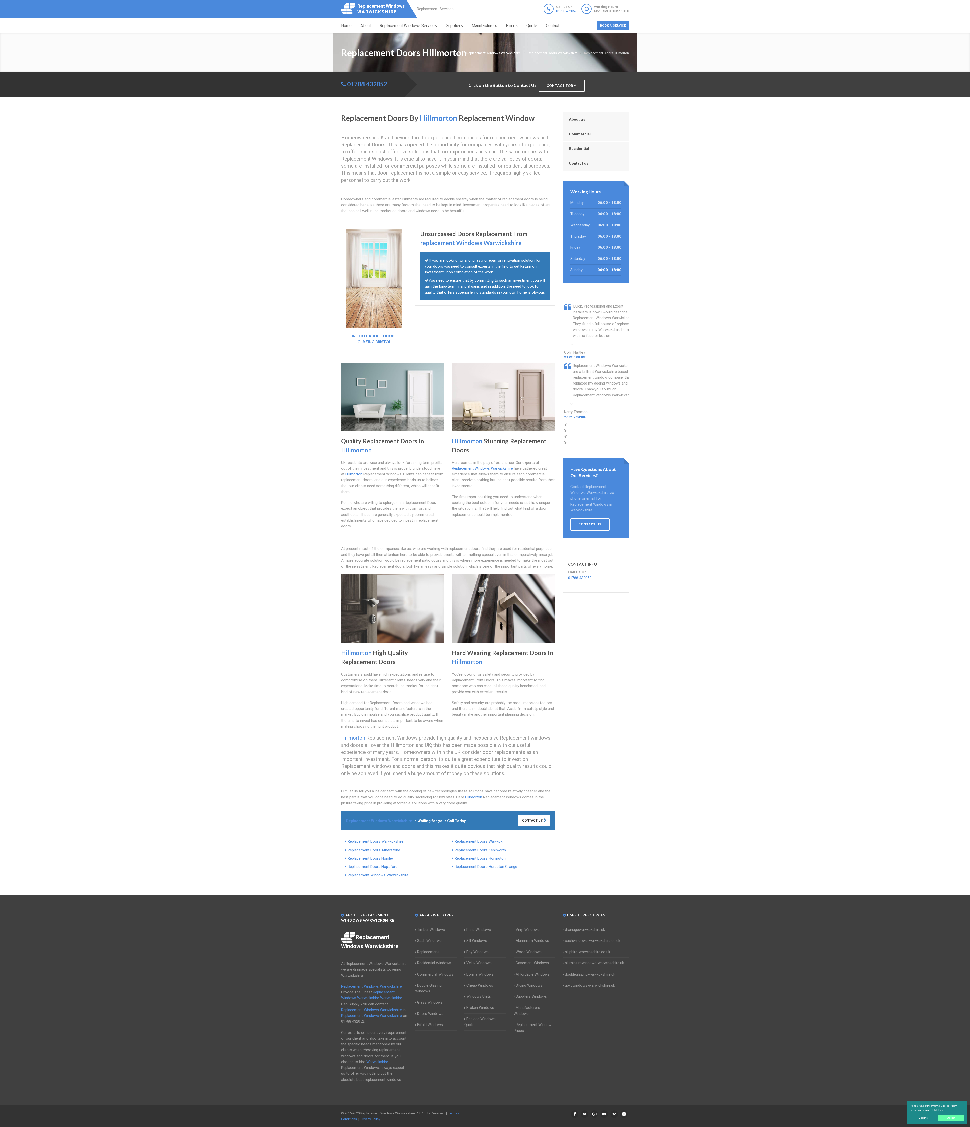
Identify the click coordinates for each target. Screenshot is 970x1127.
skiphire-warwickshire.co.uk (587, 952)
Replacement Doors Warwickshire (375, 841)
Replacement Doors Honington (480, 858)
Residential (579, 148)
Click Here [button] (938, 1110)
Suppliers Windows (531, 996)
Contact (552, 25)
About (365, 25)
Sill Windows (476, 940)
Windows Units (478, 996)
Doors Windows (430, 1013)
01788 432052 (566, 11)
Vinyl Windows (528, 929)
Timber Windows (431, 929)
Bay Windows (477, 952)
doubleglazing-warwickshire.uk (590, 974)
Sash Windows (429, 940)
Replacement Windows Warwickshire (378, 875)
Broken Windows (480, 1007)
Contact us (578, 163)
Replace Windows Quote (480, 1022)
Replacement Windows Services (408, 25)
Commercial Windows (435, 974)
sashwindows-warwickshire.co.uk (592, 940)
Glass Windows (430, 1002)
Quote (531, 25)
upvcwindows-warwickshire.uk (590, 985)
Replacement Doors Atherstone (374, 850)
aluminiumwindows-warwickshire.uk (594, 963)
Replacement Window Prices (532, 1027)
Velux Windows (479, 963)
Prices (512, 25)
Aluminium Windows (532, 940)
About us (577, 119)
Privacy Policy (370, 1119)
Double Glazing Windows (428, 988)
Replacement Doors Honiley (371, 858)
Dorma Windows (480, 974)
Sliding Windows (529, 985)
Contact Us (532, 820)
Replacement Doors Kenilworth (480, 850)
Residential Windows (434, 963)
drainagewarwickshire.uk (585, 929)
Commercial (580, 134)
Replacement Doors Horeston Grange (486, 866)
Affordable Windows (533, 974)
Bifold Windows (430, 1024)
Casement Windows (532, 963)
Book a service (613, 25)
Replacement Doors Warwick (478, 841)
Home (346, 25)
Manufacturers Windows (527, 1010)
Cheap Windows (479, 985)
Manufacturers (484, 25)
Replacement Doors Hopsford (372, 866)
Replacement (428, 952)
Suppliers (454, 25)
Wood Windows (529, 952)
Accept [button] (951, 1118)
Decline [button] (923, 1118)
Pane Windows (478, 929)
